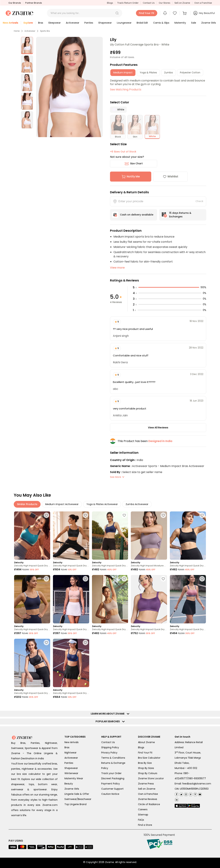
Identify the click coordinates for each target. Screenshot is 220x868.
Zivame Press (146, 783)
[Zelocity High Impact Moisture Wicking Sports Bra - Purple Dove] (149, 535)
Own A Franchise (148, 794)
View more (117, 268)
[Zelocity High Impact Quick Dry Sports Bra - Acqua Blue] (32, 535)
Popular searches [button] (108, 721)
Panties (68, 763)
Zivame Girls (71, 788)
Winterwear (71, 773)
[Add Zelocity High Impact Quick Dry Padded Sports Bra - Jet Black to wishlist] (46, 642)
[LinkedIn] (177, 799)
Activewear (29, 31)
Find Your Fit (145, 752)
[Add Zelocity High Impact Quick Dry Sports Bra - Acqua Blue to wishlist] (46, 515)
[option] (27, 45)
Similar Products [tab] (27, 504)
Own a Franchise (203, 3)
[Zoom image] (69, 87)
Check (199, 201)
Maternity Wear (73, 778)
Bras (66, 747)
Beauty (68, 783)
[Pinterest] (190, 794)
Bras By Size (145, 763)
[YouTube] (199, 794)
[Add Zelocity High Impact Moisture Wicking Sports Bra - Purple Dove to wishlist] (163, 515)
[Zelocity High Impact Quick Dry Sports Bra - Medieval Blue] (110, 535)
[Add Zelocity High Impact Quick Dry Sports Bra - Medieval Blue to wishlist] (124, 515)
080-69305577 (197, 778)
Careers (142, 809)
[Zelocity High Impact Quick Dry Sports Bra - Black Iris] (32, 599)
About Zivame (146, 742)
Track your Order (111, 773)
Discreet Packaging (112, 778)
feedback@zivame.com (196, 783)
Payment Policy (110, 783)
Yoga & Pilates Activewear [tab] (102, 504)
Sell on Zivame (182, 3)
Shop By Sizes (146, 768)
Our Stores (164, 3)
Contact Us (149, 3)
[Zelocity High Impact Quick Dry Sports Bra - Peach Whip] (71, 599)
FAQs (141, 819)
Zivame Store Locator (151, 778)
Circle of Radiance (149, 804)
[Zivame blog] (194, 794)
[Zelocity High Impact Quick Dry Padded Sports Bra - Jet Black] (32, 663)
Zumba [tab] (168, 72)
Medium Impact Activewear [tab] (62, 504)
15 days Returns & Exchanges (180, 214)
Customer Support (112, 788)
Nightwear (70, 752)
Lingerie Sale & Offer (76, 794)
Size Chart (136, 163)
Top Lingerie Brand (75, 804)
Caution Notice (110, 794)
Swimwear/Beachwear (77, 799)
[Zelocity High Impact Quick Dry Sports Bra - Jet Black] (188, 535)
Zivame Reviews (147, 799)
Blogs (110, 3)
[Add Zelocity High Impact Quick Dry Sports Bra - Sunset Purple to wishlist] (163, 579)
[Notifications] (165, 13)
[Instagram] (185, 794)
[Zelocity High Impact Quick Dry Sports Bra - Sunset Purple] (149, 599)
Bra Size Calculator (149, 757)
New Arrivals (71, 742)
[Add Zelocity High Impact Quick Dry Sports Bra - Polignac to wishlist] (202, 579)
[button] (117, 13)
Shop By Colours (147, 773)
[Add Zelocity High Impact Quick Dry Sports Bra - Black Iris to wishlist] (46, 579)
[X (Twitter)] (181, 794)
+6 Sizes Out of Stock (123, 151)
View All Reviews (158, 427)
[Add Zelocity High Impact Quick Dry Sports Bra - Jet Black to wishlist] (202, 515)
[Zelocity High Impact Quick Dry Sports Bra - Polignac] (188, 599)
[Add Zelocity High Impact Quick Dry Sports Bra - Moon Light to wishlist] (124, 579)
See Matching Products (125, 89)
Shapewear (71, 768)
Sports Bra (45, 31)
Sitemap (143, 814)
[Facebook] (177, 794)
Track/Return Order (128, 3)
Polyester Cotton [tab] (190, 72)
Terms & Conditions (113, 757)
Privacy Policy (109, 752)
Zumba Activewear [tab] (137, 504)
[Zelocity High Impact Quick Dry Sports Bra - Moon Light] (110, 599)
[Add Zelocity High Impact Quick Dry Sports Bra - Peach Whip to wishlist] (85, 579)
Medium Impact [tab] (123, 72)
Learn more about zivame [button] (108, 713)
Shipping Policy (110, 747)
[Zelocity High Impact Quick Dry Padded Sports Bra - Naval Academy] (71, 663)
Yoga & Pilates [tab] (148, 72)
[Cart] (185, 13)
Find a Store (145, 825)
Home (17, 31)
